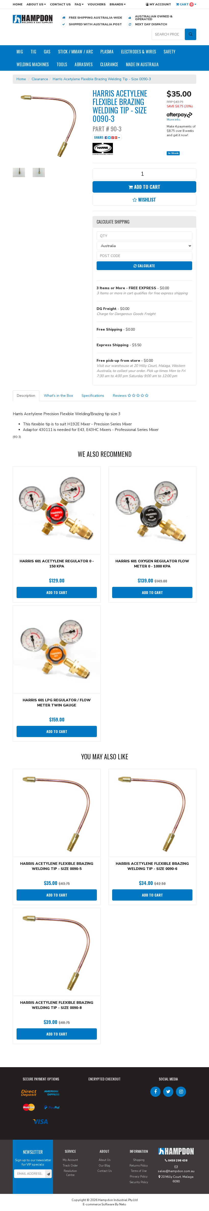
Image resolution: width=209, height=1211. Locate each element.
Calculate (146, 265)
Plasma (106, 52)
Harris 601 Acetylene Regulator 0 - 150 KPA (57, 564)
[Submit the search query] (190, 34)
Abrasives (84, 64)
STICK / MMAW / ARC (75, 52)
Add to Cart (146, 186)
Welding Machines (33, 64)
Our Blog (104, 1166)
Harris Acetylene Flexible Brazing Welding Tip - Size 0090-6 (152, 866)
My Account (160, 4)
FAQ (78, 4)
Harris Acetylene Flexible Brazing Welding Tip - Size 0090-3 (102, 79)
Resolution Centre (70, 1173)
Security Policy (138, 1182)
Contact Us (60, 4)
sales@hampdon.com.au (176, 1171)
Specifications (93, 395)
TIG (33, 52)
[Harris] (103, 148)
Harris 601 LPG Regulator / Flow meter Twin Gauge (57, 703)
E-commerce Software (98, 1204)
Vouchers (97, 4)
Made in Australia (142, 64)
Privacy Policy (139, 1177)
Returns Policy (138, 1166)
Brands (117, 4)
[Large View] (19, 172)
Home (17, 4)
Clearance (109, 64)
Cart (185, 4)
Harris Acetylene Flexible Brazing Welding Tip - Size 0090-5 (56, 866)
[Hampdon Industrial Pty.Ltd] (33, 18)
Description (26, 395)
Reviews (120, 395)
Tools (62, 64)
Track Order (70, 1166)
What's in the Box (58, 395)
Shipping (139, 1160)
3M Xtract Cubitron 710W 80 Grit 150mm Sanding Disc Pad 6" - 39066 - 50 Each (44, 1190)
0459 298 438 (177, 1160)
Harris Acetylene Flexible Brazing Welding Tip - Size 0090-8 (56, 1005)
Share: (99, 137)
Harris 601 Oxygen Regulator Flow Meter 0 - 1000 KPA (152, 564)
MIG (20, 52)
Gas (47, 52)
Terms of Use (139, 1171)
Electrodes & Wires (138, 52)
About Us (35, 4)
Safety (169, 52)
